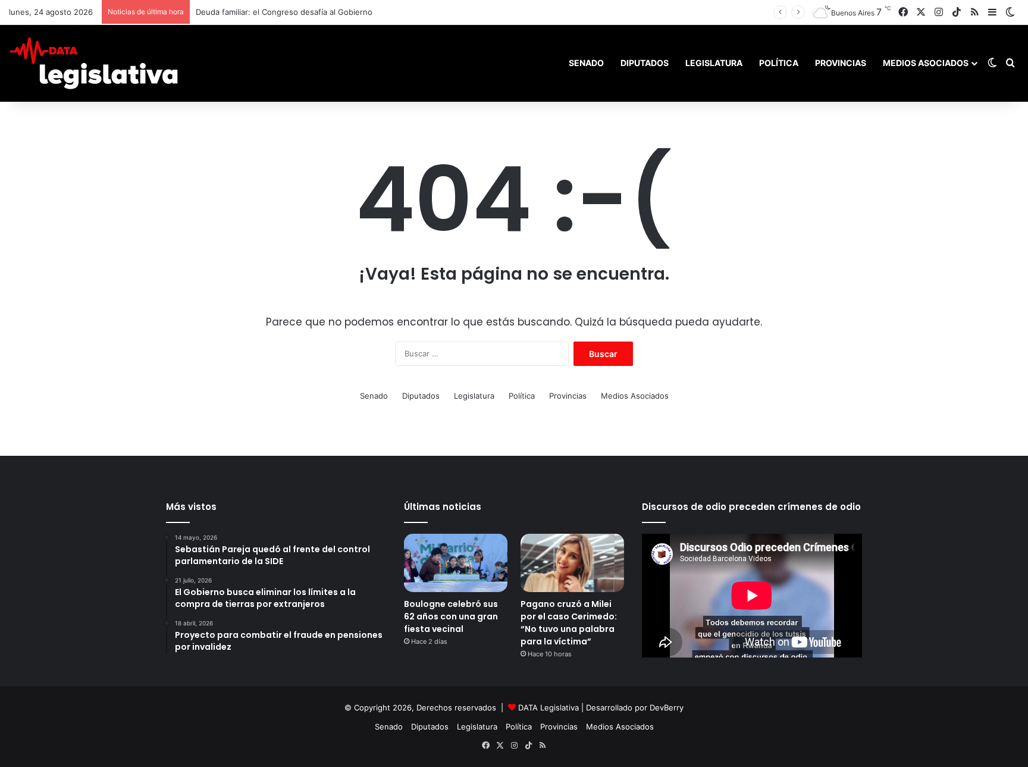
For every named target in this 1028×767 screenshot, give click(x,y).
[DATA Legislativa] (93, 63)
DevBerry (667, 707)
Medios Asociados (926, 63)
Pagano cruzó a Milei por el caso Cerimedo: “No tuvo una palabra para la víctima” (569, 622)
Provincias (840, 63)
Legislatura (713, 63)
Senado (586, 63)
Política (778, 63)
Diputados (644, 63)
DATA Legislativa (548, 707)
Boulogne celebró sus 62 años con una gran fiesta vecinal (451, 616)
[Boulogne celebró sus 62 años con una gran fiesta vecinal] (455, 563)
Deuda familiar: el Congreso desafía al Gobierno (284, 12)
